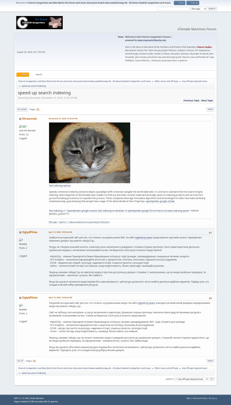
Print (210, 109)
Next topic (207, 100)
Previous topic (191, 100)
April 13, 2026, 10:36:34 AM (60, 297)
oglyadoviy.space (144, 237)
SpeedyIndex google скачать (82, 210)
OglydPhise (29, 232)
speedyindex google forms (142, 210)
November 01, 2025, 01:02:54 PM (63, 118)
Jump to (169, 378)
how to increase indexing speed (172, 210)
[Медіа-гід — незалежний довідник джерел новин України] (20, 251)
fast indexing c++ (58, 210)
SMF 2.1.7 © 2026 (21, 398)
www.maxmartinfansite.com (151, 40)
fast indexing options (60, 185)
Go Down (22, 109)
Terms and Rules (200, 398)
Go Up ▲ (213, 398)
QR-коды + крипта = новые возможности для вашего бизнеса (79, 222)
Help (188, 398)
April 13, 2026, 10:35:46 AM (60, 232)
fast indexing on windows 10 (112, 210)
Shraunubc (29, 118)
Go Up (20, 361)
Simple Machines (37, 398)
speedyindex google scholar (160, 201)
